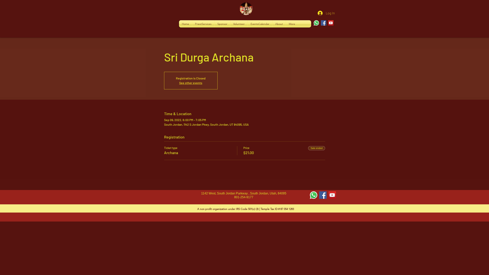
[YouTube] (331, 23)
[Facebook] (323, 23)
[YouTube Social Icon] (332, 195)
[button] (203, 24)
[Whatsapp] (316, 23)
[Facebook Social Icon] (323, 195)
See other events (190, 83)
